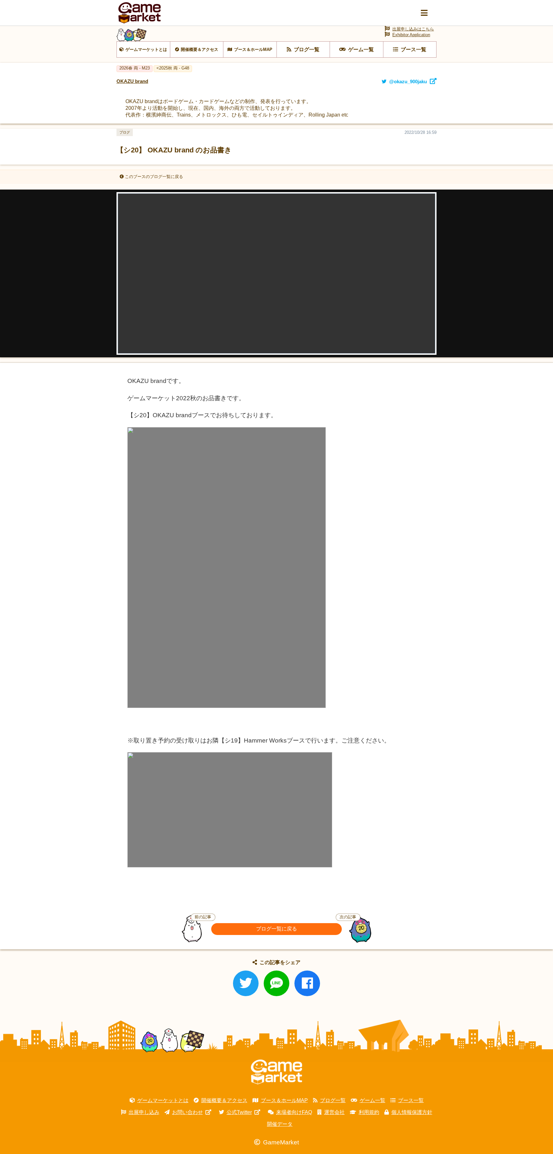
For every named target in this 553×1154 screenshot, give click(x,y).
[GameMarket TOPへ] (276, 1072)
